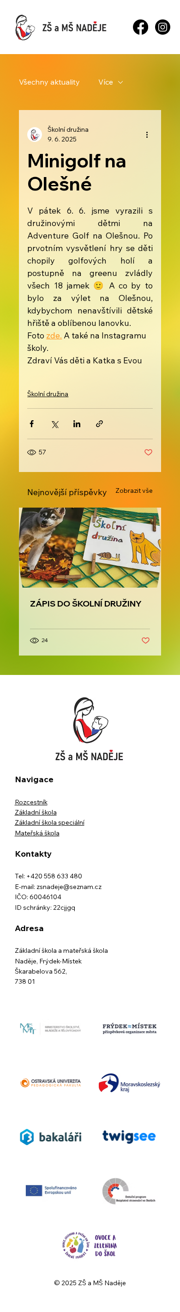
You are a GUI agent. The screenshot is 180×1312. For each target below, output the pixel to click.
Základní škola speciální (49, 822)
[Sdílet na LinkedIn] (76, 423)
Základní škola (36, 812)
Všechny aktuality (49, 81)
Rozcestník (31, 802)
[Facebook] (140, 27)
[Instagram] (162, 27)
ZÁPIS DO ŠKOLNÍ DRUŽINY (86, 603)
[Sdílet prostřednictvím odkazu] (99, 423)
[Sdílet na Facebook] (31, 423)
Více (105, 81)
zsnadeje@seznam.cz (69, 887)
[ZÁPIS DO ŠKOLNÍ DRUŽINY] (90, 548)
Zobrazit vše (134, 490)
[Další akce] (147, 134)
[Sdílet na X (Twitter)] (54, 423)
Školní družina (47, 394)
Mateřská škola (37, 833)
